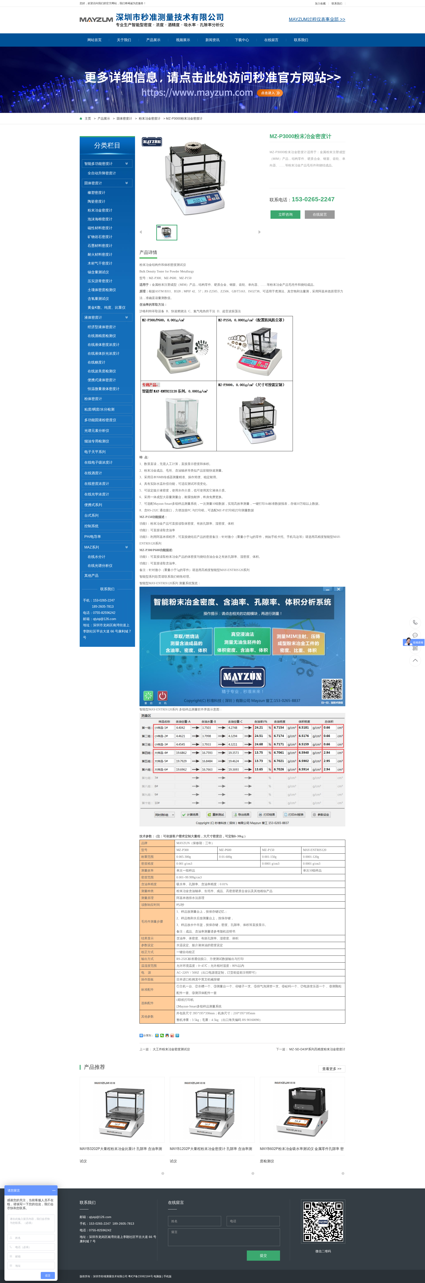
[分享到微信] (162, 1035)
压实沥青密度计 (100, 281)
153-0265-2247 (415, 623)
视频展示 (183, 40)
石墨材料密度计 (100, 245)
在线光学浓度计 (96, 494)
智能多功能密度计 (98, 164)
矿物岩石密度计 (100, 237)
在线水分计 (96, 557)
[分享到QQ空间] (157, 1035)
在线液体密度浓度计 (104, 344)
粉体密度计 (93, 399)
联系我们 (337, 3)
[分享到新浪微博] (172, 1035)
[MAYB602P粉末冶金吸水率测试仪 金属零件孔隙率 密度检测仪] (302, 1110)
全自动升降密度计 (102, 173)
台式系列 (91, 515)
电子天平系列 (95, 452)
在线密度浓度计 (96, 483)
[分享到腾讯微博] (177, 1035)
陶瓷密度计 (96, 201)
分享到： (148, 1035)
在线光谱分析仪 (100, 565)
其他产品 (91, 575)
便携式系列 (93, 505)
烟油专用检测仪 (96, 441)
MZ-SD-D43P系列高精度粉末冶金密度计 (317, 1049)
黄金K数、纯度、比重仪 (107, 307)
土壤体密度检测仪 (102, 290)
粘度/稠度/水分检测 (99, 409)
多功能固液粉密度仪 (100, 420)
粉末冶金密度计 (149, 118)
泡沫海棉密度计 (100, 219)
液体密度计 (93, 317)
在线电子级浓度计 (98, 462)
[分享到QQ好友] (167, 1035)
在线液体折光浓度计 (104, 353)
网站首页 (94, 40)
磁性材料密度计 (100, 228)
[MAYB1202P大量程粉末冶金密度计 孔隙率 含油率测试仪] (212, 1110)
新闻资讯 (212, 40)
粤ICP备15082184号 (140, 1276)
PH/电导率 (92, 537)
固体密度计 (124, 118)
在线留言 (271, 40)
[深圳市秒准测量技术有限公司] (152, 19)
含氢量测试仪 (98, 299)
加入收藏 (320, 3)
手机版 (168, 1276)
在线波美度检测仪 (102, 371)
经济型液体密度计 (102, 327)
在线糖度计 (96, 362)
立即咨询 (285, 214)
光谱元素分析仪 (96, 430)
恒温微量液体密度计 (104, 389)
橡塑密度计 (96, 192)
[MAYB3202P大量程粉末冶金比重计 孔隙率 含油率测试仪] (122, 1110)
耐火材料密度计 (100, 254)
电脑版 (158, 1276)
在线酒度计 (93, 473)
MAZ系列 (91, 547)
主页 (88, 118)
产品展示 (153, 40)
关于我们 (124, 40)
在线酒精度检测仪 (102, 336)
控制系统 (91, 526)
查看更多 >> (331, 1069)
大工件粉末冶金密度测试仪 (171, 1049)
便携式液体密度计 (102, 380)
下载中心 (242, 40)
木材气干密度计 (100, 263)
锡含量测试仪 (98, 272)
